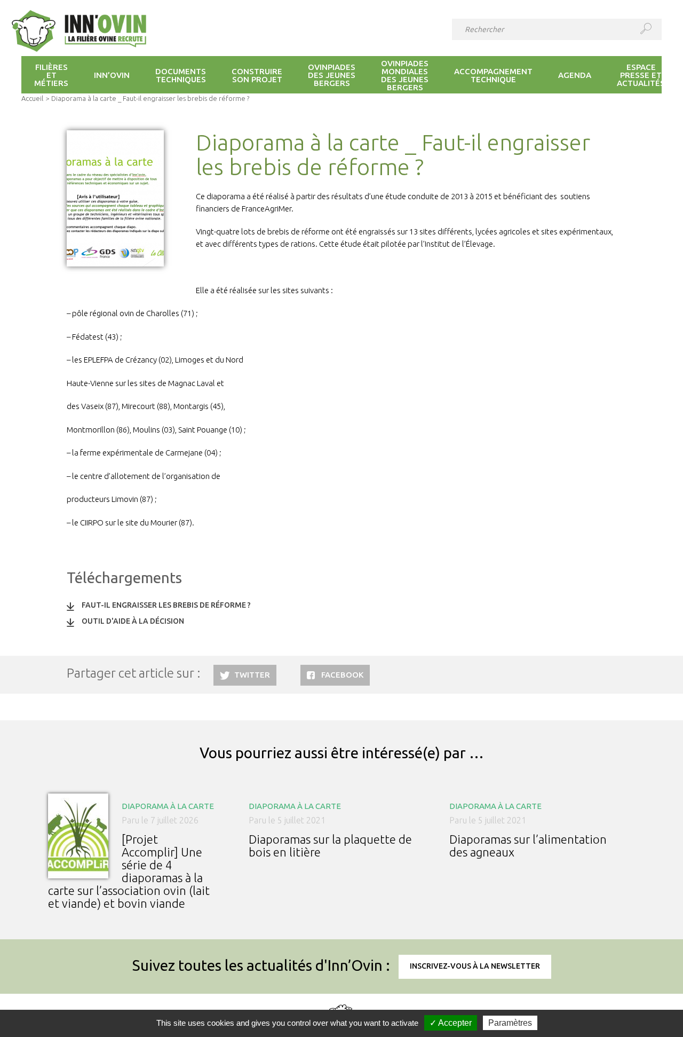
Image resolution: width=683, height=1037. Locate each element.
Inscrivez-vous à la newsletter (475, 966)
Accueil (32, 98)
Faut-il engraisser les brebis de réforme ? (166, 605)
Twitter (252, 674)
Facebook (342, 674)
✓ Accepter (451, 1022)
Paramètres (510, 1022)
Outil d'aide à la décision (133, 621)
